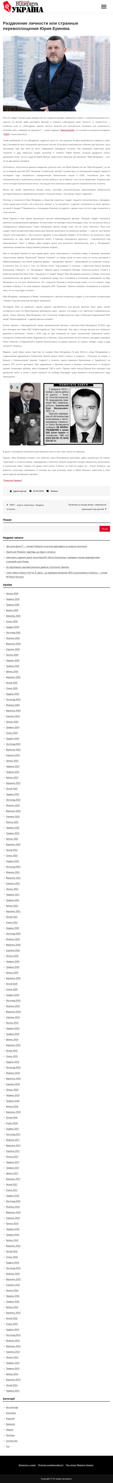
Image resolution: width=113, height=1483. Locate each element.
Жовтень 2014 (13, 1340)
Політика (10, 1435)
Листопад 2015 (13, 1268)
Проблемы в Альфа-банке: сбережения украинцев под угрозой (87, 507)
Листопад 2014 (13, 1335)
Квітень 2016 (12, 1240)
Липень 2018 (12, 1089)
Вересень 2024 (13, 710)
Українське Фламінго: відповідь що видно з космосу (30, 552)
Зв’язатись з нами (27, 1465)
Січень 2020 (12, 989)
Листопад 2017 (13, 1134)
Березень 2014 (13, 1379)
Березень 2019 (13, 1045)
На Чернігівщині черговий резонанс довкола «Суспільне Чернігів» (37, 567)
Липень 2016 (12, 1223)
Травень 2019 (12, 1034)
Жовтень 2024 (13, 705)
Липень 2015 (12, 1290)
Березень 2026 (13, 616)
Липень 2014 (12, 1357)
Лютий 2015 (12, 1318)
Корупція (10, 1418)
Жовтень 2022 (13, 805)
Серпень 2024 (13, 716)
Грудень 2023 (12, 738)
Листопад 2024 (13, 699)
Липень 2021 (12, 889)
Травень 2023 (12, 772)
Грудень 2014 (12, 1329)
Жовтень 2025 (13, 638)
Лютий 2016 (12, 1251)
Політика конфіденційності (50, 1465)
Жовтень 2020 (13, 939)
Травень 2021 (12, 900)
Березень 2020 (13, 978)
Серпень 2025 (13, 649)
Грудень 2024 (12, 694)
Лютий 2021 (12, 917)
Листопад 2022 (13, 800)
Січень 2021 (12, 922)
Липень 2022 (12, 822)
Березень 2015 (13, 1312)
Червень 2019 (12, 1028)
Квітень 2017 (12, 1173)
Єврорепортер (67, 130)
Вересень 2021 (13, 878)
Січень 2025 (12, 688)
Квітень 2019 (12, 1039)
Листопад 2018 (13, 1067)
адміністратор (19, 491)
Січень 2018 (12, 1123)
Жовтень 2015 (13, 1273)
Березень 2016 (13, 1246)
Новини (54, 491)
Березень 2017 (13, 1179)
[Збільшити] (99, 386)
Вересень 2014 (13, 1346)
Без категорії (12, 1407)
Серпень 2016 (13, 1218)
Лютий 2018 (12, 1117)
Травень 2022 (12, 833)
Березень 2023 (13, 783)
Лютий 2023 (12, 788)
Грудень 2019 (12, 995)
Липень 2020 (12, 956)
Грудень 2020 (12, 928)
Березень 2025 (13, 677)
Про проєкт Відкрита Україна (79, 1465)
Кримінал (10, 1424)
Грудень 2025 (12, 627)
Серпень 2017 (13, 1151)
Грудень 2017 (12, 1129)
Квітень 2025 (12, 671)
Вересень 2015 (13, 1279)
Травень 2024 (12, 727)
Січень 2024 (12, 733)
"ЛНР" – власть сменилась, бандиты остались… (25, 507)
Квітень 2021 (12, 906)
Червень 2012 (12, 1391)
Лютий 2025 (12, 682)
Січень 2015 (12, 1324)
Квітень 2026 (12, 610)
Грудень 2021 (12, 861)
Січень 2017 (12, 1190)
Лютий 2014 (12, 1385)
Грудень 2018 (12, 1062)
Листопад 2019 (13, 1000)
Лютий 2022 (12, 850)
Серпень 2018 (13, 1084)
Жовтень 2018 (13, 1073)
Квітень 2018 (12, 1106)
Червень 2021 (12, 894)
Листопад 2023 (13, 744)
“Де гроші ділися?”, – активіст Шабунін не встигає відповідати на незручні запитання (46, 546)
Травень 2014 (12, 1368)
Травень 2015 (12, 1301)
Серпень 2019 (13, 1017)
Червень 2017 (12, 1162)
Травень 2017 (12, 1168)
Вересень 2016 (13, 1212)
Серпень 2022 (13, 816)
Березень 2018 (13, 1112)
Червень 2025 (12, 660)
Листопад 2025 (13, 632)
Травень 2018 (12, 1101)
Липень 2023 (12, 761)
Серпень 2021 (13, 883)
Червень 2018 (12, 1095)
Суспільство (12, 1441)
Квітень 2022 (12, 839)
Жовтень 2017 (13, 1140)
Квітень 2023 (12, 777)
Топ (8, 1446)
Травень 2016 (12, 1234)
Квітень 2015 (12, 1307)
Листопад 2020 (13, 933)
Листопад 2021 (13, 866)
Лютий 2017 (12, 1184)
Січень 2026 (12, 621)
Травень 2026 (12, 604)
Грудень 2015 (12, 1262)
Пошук (7, 519)
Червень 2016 (12, 1229)
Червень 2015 (12, 1296)
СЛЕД (6, 134)
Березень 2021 (13, 911)
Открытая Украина (12, 480)
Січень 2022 (12, 855)
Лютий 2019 (12, 1050)
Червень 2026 (12, 599)
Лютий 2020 (12, 984)
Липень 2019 (12, 1023)
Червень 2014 (12, 1363)
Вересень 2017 (13, 1145)
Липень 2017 (12, 1156)
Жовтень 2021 (13, 872)
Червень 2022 (12, 827)
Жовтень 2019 (13, 1006)
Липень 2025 (12, 655)
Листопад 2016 (13, 1201)
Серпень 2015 (13, 1285)
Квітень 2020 (12, 972)
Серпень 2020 (13, 950)
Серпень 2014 (13, 1352)
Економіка (11, 1413)
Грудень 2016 (12, 1195)
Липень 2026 (12, 593)
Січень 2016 (12, 1257)
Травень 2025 (12, 666)
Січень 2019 (12, 1056)
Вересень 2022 (13, 811)
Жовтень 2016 (13, 1207)
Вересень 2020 (13, 945)
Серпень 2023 (13, 755)
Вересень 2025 (13, 643)
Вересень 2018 (13, 1078)
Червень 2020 (12, 961)
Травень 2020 (12, 967)
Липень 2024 (12, 722)
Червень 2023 (12, 766)
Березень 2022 (13, 844)
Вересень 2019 (13, 1011)
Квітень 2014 (12, 1374)
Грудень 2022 (12, 794)
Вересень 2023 (13, 749)
